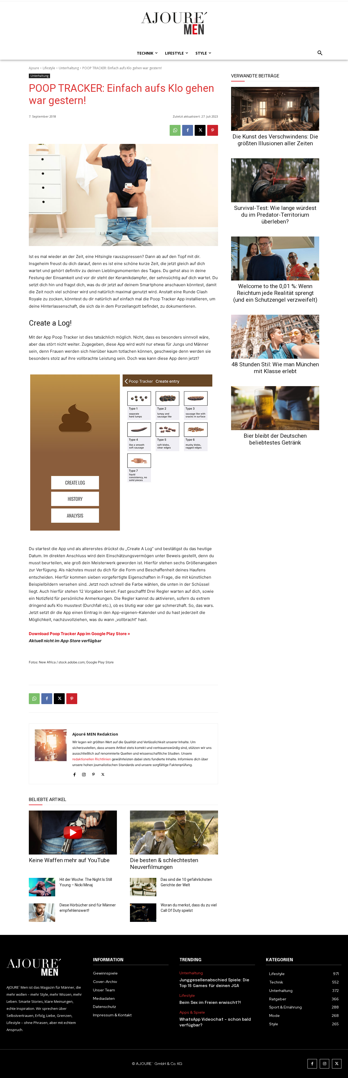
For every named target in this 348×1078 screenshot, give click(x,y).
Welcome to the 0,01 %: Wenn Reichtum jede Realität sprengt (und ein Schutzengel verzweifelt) (275, 293)
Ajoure (34, 68)
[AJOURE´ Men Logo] (44, 967)
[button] (318, 53)
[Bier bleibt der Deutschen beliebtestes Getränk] (275, 408)
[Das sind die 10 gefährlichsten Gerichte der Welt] (143, 887)
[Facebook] (187, 130)
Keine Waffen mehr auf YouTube (69, 860)
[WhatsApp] (175, 130)
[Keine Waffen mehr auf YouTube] (73, 833)
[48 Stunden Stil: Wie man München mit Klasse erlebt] (275, 337)
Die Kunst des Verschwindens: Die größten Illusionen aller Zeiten (275, 140)
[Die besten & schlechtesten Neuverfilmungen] (174, 833)
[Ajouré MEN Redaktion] (51, 753)
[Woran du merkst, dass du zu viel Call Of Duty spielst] (143, 912)
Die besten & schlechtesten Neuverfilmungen (164, 863)
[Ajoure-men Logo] (174, 23)
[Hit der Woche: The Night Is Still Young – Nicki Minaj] (42, 887)
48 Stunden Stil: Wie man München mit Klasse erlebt (275, 367)
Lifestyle (49, 68)
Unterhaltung (69, 68)
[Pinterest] (212, 130)
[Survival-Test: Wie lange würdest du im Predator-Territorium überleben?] (275, 180)
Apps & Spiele (192, 1012)
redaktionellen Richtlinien (91, 759)
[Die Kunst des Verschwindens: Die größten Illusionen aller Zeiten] (275, 109)
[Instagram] (84, 773)
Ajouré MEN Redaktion (95, 734)
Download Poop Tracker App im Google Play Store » (79, 633)
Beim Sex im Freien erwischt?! (210, 1003)
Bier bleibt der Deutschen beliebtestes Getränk (275, 439)
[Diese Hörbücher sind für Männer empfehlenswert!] (42, 912)
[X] (200, 130)
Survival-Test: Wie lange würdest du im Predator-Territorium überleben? (275, 215)
